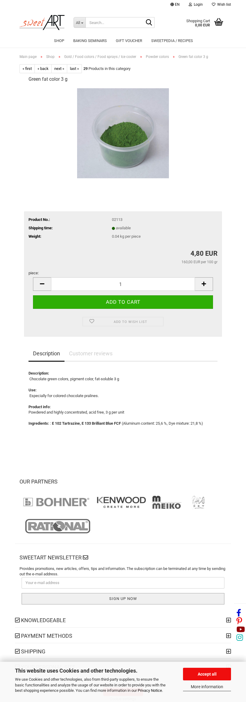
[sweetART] (42, 23)
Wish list (223, 4)
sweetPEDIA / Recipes (172, 40)
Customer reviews (90, 353)
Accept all (207, 674)
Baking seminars (90, 40)
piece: (33, 273)
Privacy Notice (150, 690)
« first (27, 68)
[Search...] (148, 22)
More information (207, 686)
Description (46, 353)
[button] (175, 5)
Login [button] (197, 4)
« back (43, 68)
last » (74, 68)
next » (59, 68)
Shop (59, 40)
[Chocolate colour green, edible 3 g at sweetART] (123, 133)
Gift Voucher (129, 40)
